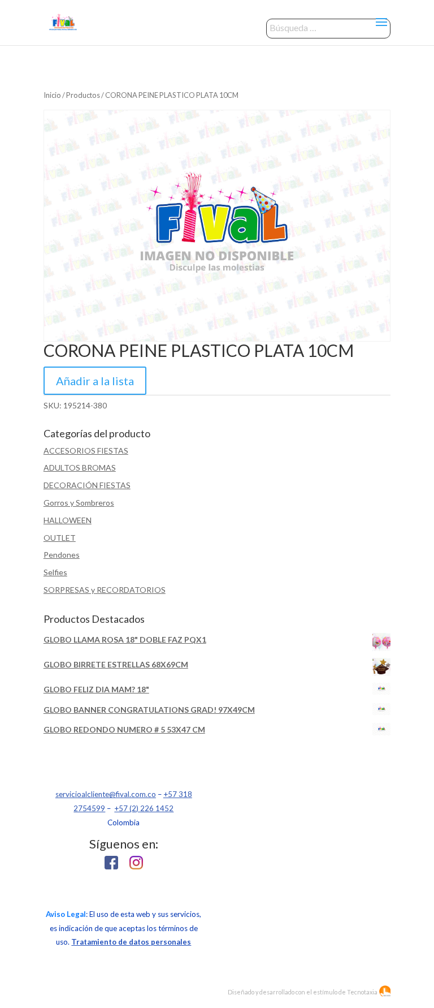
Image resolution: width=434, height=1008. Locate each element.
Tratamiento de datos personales (131, 941)
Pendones (62, 554)
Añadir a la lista (95, 380)
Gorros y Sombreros (79, 502)
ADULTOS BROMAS (80, 467)
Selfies (55, 572)
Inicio (52, 95)
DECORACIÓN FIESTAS (87, 485)
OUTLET (60, 537)
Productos (83, 95)
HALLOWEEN (68, 520)
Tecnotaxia (362, 992)
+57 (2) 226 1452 (143, 808)
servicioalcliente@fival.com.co (105, 794)
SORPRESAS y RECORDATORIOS (105, 590)
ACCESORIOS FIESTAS (86, 450)
